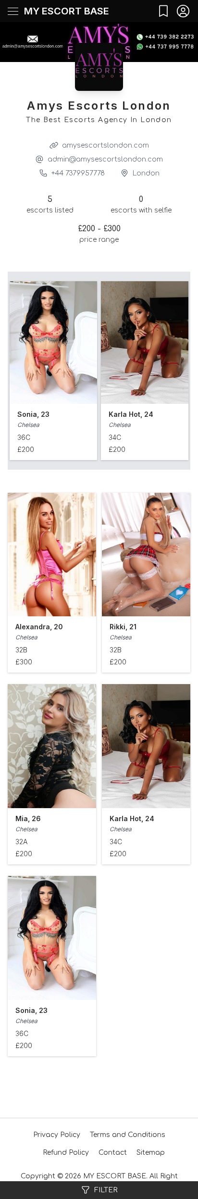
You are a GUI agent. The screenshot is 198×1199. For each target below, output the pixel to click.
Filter (105, 1190)
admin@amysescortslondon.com (105, 159)
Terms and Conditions (127, 1134)
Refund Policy (66, 1152)
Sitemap (150, 1152)
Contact (113, 1152)
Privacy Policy (56, 1134)
